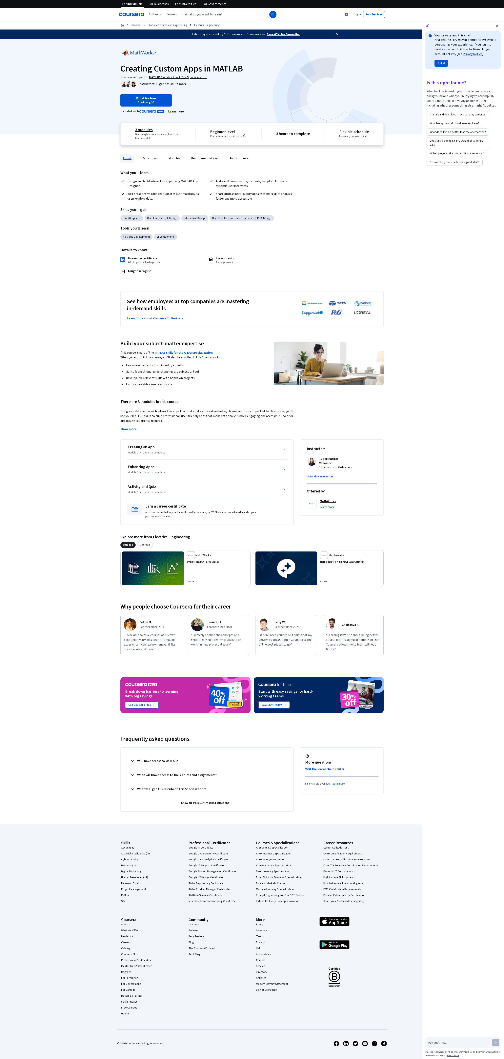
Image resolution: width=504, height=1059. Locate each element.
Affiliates (261, 978)
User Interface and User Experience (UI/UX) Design (241, 218)
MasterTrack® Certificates (136, 966)
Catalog (125, 948)
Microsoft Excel (130, 883)
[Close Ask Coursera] (346, 14)
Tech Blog (194, 954)
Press (259, 925)
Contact (260, 960)
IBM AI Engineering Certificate (206, 883)
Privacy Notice (472, 54)
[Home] (122, 25)
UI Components (166, 237)
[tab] (128, 545)
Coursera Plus (129, 954)
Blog (191, 942)
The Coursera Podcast (202, 948)
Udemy (125, 1014)
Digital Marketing (131, 871)
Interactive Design (195, 218)
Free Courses (129, 1008)
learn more (338, 784)
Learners (194, 925)
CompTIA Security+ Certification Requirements (351, 866)
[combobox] (222, 14)
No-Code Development (136, 237)
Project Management (133, 889)
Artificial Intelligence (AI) (135, 854)
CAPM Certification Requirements (343, 854)
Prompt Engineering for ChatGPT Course (280, 895)
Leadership (127, 936)
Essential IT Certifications (338, 871)
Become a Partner (131, 996)
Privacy (260, 942)
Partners (194, 930)
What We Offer (129, 930)
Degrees (126, 972)
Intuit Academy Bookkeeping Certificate (212, 901)
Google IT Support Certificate (206, 866)
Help (258, 948)
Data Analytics (129, 866)
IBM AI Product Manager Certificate (209, 889)
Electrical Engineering (207, 25)
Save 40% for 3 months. (283, 34)
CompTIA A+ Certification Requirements (346, 860)
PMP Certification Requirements (342, 889)
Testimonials (239, 158)
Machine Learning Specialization (275, 889)
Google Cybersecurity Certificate (208, 854)
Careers (126, 942)
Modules (174, 158)
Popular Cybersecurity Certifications (345, 895)
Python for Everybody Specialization (277, 901)
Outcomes (150, 158)
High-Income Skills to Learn (339, 877)
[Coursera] (131, 14)
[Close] (337, 34)
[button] (171, 14)
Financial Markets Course (271, 883)
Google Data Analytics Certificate (208, 860)
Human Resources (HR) (134, 877)
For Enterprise (129, 978)
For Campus (128, 990)
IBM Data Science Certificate (205, 895)
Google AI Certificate (201, 848)
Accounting (127, 848)
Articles (260, 966)
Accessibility (263, 954)
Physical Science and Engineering (167, 25)
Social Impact (129, 1002)
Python (125, 895)
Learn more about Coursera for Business (155, 318)
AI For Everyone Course (270, 860)
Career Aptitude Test (336, 848)
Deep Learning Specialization (273, 871)
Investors (261, 930)
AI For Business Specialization (273, 854)
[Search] (272, 14)
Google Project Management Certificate (212, 871)
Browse (136, 25)
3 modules (143, 130)
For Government (131, 984)
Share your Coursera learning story (344, 901)
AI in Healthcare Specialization (274, 866)
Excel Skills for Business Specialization (279, 877)
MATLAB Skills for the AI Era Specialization (183, 352)
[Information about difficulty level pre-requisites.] (245, 136)
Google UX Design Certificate (206, 877)
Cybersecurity (129, 860)
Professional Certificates (136, 960)
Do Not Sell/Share (266, 990)
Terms (260, 936)
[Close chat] (497, 26)
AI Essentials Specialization (272, 848)
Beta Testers (196, 936)
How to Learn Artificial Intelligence (343, 883)
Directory (261, 972)
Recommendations (204, 158)
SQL (123, 901)
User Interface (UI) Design (162, 218)
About (127, 158)
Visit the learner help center (324, 769)
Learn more (176, 111)
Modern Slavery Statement (272, 984)
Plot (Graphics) (131, 218)
